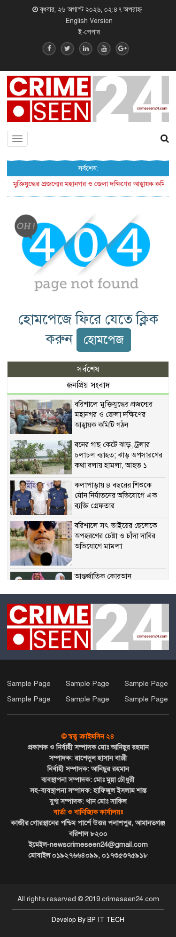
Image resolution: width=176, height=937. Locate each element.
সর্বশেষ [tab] (88, 369)
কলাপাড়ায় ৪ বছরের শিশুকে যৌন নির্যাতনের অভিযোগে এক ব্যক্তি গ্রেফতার (116, 495)
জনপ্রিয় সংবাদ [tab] (88, 385)
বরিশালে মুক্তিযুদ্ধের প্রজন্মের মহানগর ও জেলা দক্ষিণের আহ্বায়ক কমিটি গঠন (114, 415)
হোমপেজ (104, 339)
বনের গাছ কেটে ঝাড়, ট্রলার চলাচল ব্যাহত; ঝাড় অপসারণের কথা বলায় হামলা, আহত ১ (118, 455)
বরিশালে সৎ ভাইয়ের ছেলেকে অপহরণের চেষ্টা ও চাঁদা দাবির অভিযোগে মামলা (116, 536)
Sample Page (29, 683)
